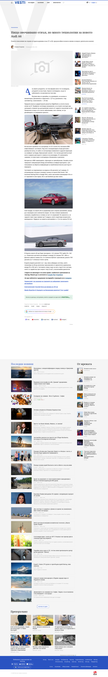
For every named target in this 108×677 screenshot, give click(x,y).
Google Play (51, 275)
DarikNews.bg (64, 659)
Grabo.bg (74, 661)
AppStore (60, 275)
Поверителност (75, 666)
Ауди (38, 306)
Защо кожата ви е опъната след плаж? (64, 647)
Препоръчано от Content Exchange (67, 655)
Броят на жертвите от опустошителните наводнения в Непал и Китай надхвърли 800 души (52, 479)
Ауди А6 (44, 306)
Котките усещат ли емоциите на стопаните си (89, 378)
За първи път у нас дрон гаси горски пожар (89, 387)
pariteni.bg (84, 94)
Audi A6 (27, 306)
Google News (46, 319)
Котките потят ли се (90, 368)
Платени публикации (86, 666)
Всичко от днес (43, 606)
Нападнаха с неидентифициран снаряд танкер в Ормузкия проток (53, 369)
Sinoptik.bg (67, 661)
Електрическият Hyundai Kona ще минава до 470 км (41, 287)
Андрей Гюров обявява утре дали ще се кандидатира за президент (88, 55)
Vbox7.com (50, 659)
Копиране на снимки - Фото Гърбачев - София (49, 396)
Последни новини (22, 364)
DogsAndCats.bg (79, 659)
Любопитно (57, 2)
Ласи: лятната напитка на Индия (41, 627)
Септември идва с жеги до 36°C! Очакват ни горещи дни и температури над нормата (53, 537)
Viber (28, 319)
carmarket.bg (84, 103)
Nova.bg (72, 659)
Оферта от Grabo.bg (38, 398)
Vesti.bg (20, 2)
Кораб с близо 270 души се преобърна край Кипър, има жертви (52, 565)
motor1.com (47, 304)
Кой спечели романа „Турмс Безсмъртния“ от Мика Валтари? (20, 628)
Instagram (68, 278)
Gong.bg (57, 659)
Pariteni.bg (80, 661)
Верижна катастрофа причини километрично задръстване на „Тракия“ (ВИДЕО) (90, 442)
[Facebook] (97, 668)
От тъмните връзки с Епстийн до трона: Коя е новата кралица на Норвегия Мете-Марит (89, 110)
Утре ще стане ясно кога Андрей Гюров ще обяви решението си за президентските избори (90, 454)
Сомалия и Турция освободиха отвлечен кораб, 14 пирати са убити (88, 140)
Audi (33, 306)
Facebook (55, 319)
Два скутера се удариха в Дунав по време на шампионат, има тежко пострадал (53, 509)
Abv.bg (44, 659)
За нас (51, 666)
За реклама (57, 666)
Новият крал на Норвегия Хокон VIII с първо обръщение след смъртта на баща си (89, 130)
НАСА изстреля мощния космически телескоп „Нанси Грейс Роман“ (52, 523)
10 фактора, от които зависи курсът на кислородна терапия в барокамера (20, 648)
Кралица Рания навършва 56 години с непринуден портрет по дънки (54, 494)
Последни (31, 2)
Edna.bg (87, 661)
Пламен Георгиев (19, 47)
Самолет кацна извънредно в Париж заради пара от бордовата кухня (51, 579)
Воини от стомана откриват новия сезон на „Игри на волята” (89, 404)
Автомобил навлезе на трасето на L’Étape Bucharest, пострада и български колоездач (51, 438)
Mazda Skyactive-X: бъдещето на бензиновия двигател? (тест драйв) (46, 290)
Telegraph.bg (94, 661)
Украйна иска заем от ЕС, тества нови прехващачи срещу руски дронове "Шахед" (53, 551)
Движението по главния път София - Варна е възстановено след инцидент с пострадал (53, 592)
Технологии (14, 27)
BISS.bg (95, 659)
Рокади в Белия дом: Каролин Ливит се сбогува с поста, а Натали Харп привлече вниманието (53, 452)
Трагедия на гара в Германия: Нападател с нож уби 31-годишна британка (89, 73)
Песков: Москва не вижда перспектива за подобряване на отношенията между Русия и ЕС (88, 120)
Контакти (95, 666)
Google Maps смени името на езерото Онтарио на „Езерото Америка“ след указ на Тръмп (88, 64)
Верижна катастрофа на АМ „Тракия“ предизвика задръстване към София (50, 383)
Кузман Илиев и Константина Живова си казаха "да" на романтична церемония (89, 82)
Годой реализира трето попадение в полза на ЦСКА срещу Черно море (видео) (90, 432)
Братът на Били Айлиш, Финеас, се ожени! (48, 424)
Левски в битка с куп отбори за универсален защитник (90, 422)
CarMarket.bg (88, 659)
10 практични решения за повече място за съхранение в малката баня (65, 628)
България (41, 2)
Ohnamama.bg (59, 661)
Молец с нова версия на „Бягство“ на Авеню (41, 647)
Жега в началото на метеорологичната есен (90, 395)
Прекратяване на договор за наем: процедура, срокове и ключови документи (88, 90)
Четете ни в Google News (24, 667)
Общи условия (65, 666)
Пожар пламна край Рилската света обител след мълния (53, 465)
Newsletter (36, 319)
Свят (48, 2)
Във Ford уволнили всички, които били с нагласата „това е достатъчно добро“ (88, 100)
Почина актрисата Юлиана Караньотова (47, 410)
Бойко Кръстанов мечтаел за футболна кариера (90, 413)
